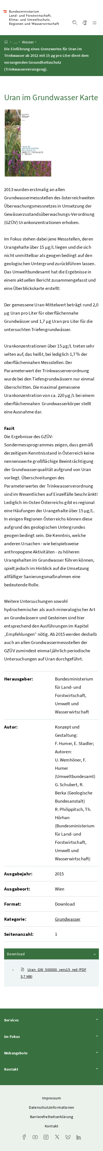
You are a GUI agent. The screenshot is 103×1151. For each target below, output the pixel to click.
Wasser (28, 42)
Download (30, 953)
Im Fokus (27, 1036)
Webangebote (31, 1052)
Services (26, 1020)
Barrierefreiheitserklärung (51, 1116)
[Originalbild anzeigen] (28, 143)
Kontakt (26, 1069)
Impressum (51, 1098)
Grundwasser (68, 919)
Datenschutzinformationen (51, 1107)
